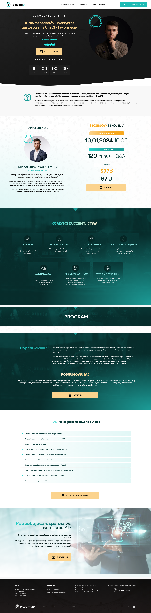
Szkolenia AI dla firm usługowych (85, 588)
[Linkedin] (134, 607)
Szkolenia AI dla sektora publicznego (87, 590)
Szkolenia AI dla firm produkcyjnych (87, 586)
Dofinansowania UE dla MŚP (84, 592)
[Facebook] (129, 607)
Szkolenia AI (84, 5)
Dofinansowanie (99, 5)
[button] (106, 133)
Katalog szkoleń (67, 5)
